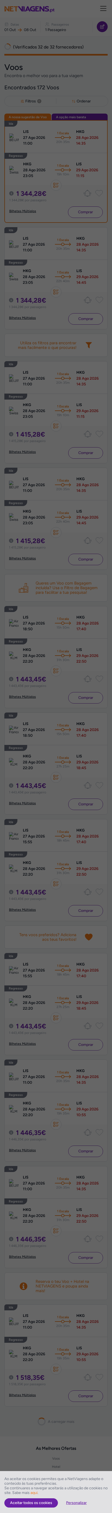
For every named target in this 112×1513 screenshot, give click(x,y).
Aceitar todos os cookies (31, 1502)
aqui (34, 1492)
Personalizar (76, 1502)
